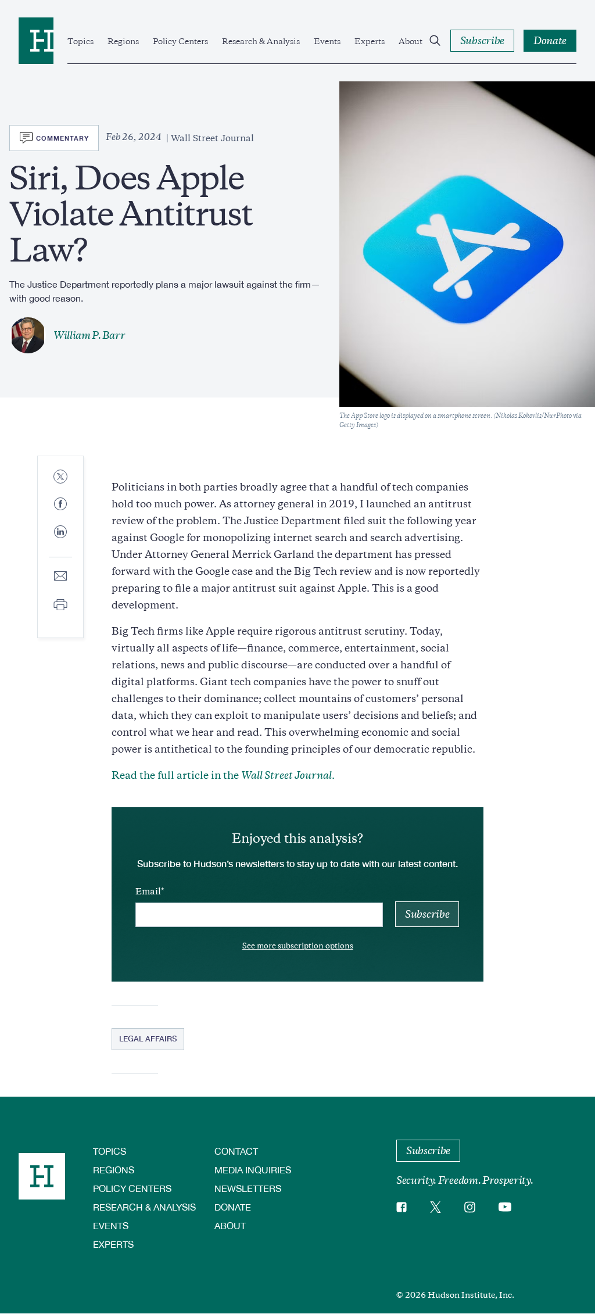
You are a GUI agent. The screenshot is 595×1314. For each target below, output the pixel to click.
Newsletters (247, 1188)
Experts (369, 41)
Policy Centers (180, 41)
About (410, 41)
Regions (123, 41)
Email (148, 891)
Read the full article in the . (223, 775)
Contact (236, 1151)
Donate (232, 1206)
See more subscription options (297, 945)
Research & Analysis (261, 41)
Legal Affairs (148, 1038)
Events (327, 41)
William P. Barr (89, 335)
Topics (80, 41)
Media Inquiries (252, 1169)
